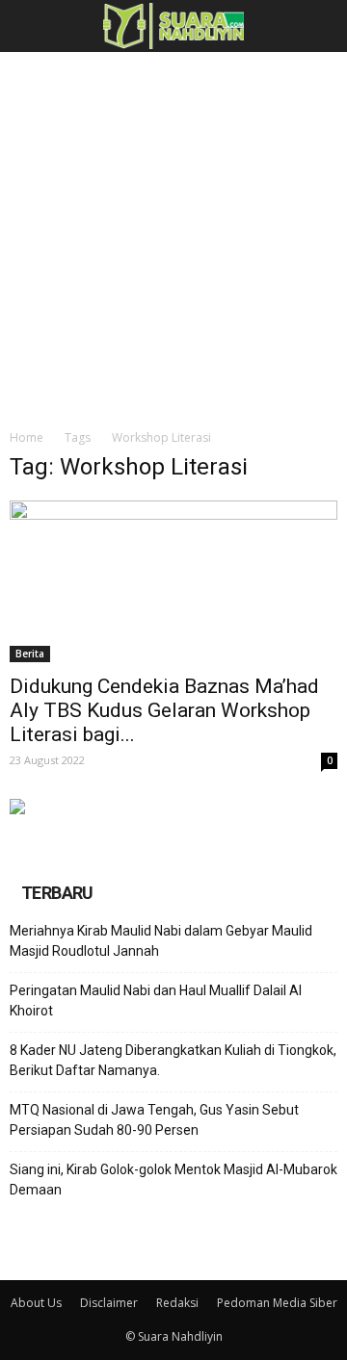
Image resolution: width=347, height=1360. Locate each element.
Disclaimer (109, 1303)
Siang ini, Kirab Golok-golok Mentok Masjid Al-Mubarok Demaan (173, 1179)
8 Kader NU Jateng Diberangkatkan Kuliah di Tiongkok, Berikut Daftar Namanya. (173, 1060)
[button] (320, 26)
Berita (29, 653)
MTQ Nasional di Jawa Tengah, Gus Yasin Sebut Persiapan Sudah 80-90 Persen (154, 1120)
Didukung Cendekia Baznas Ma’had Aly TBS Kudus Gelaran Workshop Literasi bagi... (164, 710)
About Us (36, 1303)
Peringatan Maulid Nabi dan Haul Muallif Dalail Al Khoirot (156, 1000)
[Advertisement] (173, 235)
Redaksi (177, 1303)
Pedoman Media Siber (277, 1303)
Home (26, 437)
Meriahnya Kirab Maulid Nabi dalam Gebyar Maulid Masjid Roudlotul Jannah (161, 941)
